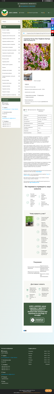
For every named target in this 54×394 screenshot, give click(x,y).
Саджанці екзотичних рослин (8, 35)
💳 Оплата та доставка (32, 12)
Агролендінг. (39, 171)
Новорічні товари (6, 91)
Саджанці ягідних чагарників (8, 44)
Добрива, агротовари (7, 70)
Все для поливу (5, 80)
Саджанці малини (6, 86)
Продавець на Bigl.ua (27, 391)
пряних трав (26, 175)
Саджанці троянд (6, 88)
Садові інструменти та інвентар (9, 94)
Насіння (4, 67)
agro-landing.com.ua (34, 182)
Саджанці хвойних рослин (8, 41)
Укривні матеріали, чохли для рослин (8, 77)
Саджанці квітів (5, 61)
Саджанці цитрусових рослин (8, 38)
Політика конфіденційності (35, 392)
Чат (49, 390)
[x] (25, 330)
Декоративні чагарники (7, 47)
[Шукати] (18, 21)
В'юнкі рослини (5, 58)
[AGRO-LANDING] (4, 12)
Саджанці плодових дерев (8, 53)
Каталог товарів (5, 29)
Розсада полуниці (6, 32)
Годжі (47, 174)
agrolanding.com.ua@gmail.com (9, 118)
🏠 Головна (21, 12)
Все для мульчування (7, 73)
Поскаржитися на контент (25, 392)
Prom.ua (33, 390)
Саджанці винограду (6, 83)
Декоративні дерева (6, 55)
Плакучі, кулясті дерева (7, 64)
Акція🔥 (43, 12)
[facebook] (24, 330)
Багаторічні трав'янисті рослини (9, 50)
